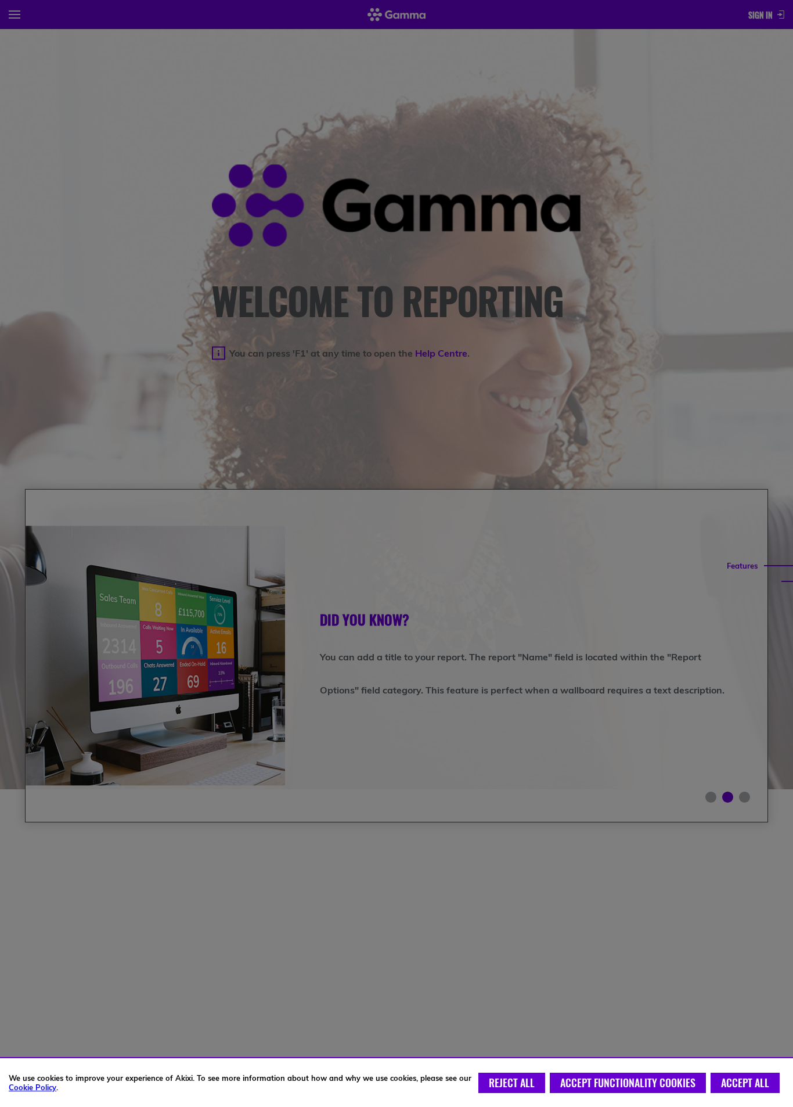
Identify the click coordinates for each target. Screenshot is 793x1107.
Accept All (745, 1082)
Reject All (512, 1082)
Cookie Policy (32, 1087)
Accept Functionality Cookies (627, 1082)
